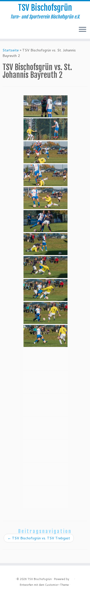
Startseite (10, 50)
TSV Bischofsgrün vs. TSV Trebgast (39, 538)
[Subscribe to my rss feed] (5, 31)
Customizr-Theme (57, 585)
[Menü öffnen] (82, 29)
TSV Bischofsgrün (45, 7)
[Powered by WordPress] (72, 578)
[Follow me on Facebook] (10, 31)
